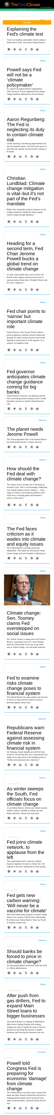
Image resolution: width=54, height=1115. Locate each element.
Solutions (42, 420)
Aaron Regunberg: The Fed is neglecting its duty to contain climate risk (26, 129)
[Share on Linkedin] (20, 49)
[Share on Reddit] (37, 49)
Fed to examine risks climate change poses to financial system (24, 685)
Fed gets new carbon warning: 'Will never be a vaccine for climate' (27, 903)
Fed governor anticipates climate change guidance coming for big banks (26, 382)
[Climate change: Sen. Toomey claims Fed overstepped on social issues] (27, 589)
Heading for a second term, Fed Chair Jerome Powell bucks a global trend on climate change (25, 256)
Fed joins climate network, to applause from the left (25, 849)
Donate (27, 22)
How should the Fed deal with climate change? (24, 473)
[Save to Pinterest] (31, 49)
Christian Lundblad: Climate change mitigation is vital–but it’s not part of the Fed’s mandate (26, 190)
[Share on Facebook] (9, 49)
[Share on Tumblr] (26, 49)
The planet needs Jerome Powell (25, 431)
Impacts (42, 460)
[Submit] (50, 31)
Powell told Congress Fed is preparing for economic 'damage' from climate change (27, 1075)
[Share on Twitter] (14, 49)
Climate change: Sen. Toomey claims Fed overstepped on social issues (24, 623)
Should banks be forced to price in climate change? (24, 956)
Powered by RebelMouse (46, 7)
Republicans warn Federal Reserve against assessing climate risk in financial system (25, 738)
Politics (43, 61)
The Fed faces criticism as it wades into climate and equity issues (26, 536)
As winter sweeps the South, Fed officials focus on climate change (25, 796)
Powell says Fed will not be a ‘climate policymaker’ (24, 77)
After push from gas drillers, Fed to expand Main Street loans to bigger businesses (26, 1006)
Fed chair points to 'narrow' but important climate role (26, 319)
